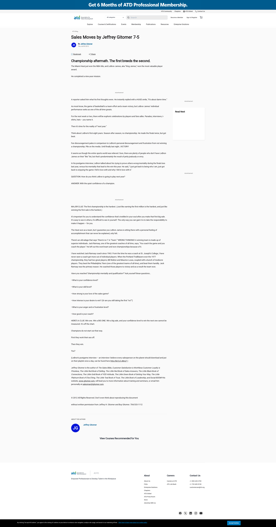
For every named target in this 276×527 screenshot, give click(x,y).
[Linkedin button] (190, 513)
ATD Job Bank (171, 484)
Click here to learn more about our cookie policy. (132, 522)
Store (146, 500)
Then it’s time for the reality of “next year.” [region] (89, 126)
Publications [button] (151, 24)
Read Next (180, 111)
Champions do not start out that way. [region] (87, 331)
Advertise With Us (150, 503)
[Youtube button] (201, 513)
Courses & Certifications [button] (107, 24)
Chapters (147, 490)
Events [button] (123, 24)
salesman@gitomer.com (93, 384)
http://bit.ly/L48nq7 (118, 361)
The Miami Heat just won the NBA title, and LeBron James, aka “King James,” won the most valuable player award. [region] (117, 68)
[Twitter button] (185, 513)
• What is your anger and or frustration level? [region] (90, 307)
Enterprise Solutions (150, 487)
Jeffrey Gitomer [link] (86, 44)
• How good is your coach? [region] (82, 314)
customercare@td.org (197, 487)
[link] (166, 11)
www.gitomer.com (87, 381)
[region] (119, 273)
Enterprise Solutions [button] (181, 24)
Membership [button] (136, 24)
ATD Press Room (149, 497)
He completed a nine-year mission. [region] (86, 76)
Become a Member (177, 17)
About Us (147, 481)
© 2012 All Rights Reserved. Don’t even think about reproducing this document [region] (104, 398)
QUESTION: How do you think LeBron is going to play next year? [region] (98, 176)
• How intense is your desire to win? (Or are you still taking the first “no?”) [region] (102, 300)
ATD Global (147, 493)
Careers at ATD (172, 481)
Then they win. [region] (77, 344)
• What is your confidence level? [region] (84, 280)
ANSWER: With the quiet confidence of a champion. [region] (93, 183)
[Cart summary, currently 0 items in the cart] (202, 17)
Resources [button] (165, 24)
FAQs (146, 484)
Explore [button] (90, 24)
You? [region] (73, 351)
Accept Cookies (234, 523)
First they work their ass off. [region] (83, 337)
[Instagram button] (196, 513)
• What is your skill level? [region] (81, 287)
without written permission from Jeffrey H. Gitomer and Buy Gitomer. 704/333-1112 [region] (106, 404)
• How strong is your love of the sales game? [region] (90, 294)
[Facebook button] (180, 513)
